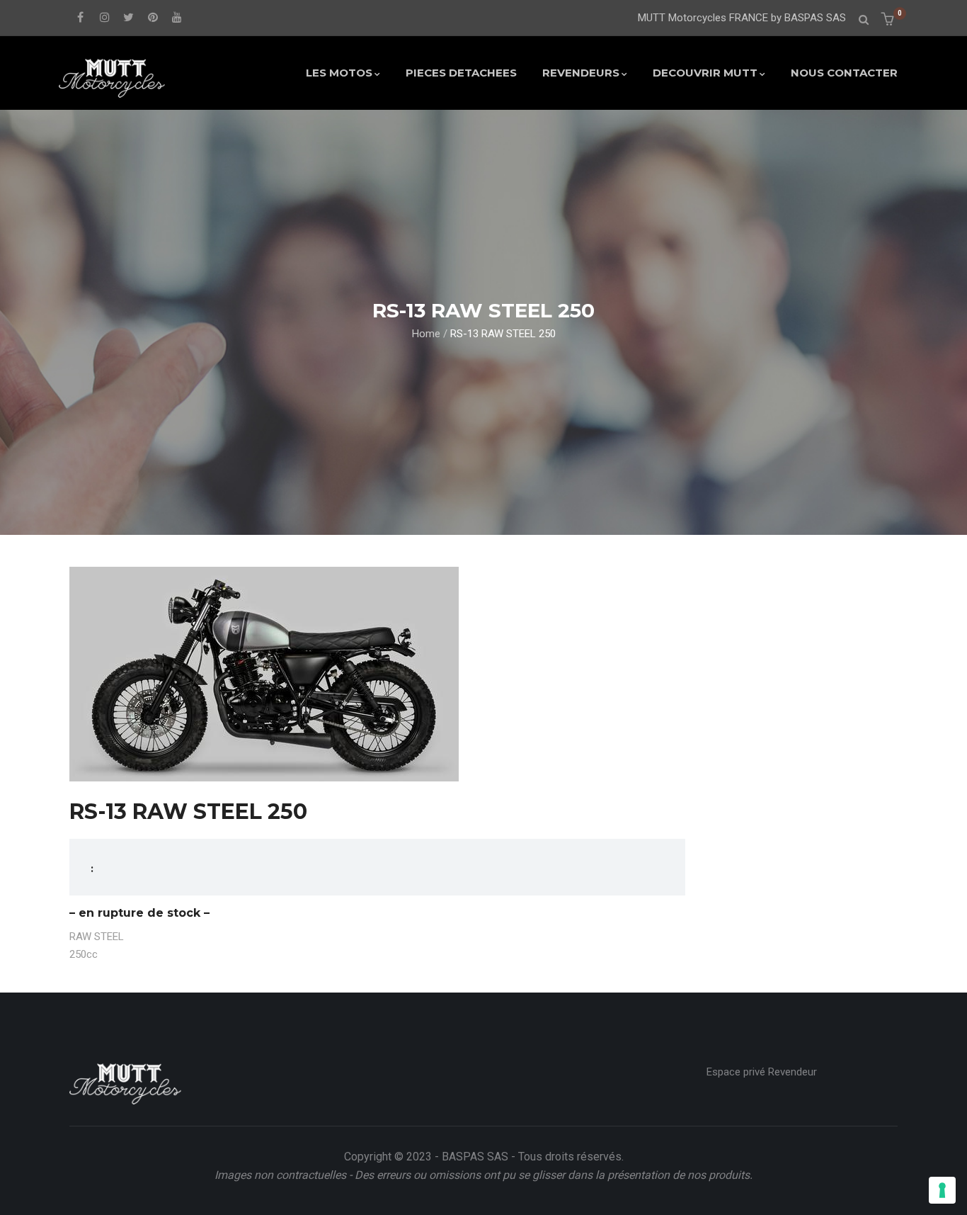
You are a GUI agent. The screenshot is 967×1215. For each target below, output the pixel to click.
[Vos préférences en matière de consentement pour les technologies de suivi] (942, 1190)
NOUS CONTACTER (844, 72)
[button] (889, 20)
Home (426, 333)
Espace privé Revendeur (761, 1072)
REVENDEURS (580, 72)
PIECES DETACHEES (461, 72)
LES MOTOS (339, 72)
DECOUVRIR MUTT (705, 72)
